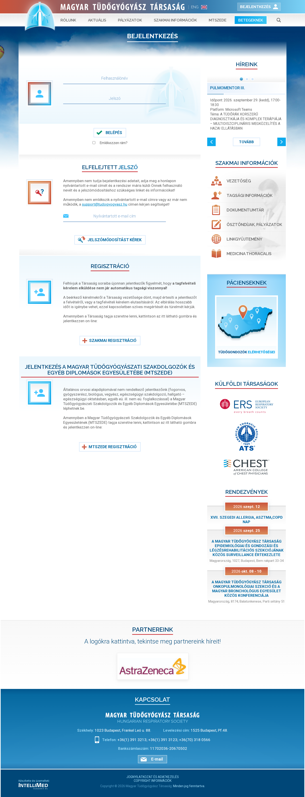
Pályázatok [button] (130, 20)
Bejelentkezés (255, 6)
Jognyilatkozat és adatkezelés (152, 777)
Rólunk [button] (68, 20)
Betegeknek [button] (250, 20)
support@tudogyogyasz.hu (104, 204)
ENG (194, 7)
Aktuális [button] (97, 20)
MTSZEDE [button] (217, 20)
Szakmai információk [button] (175, 20)
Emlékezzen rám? (113, 143)
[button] (211, 142)
